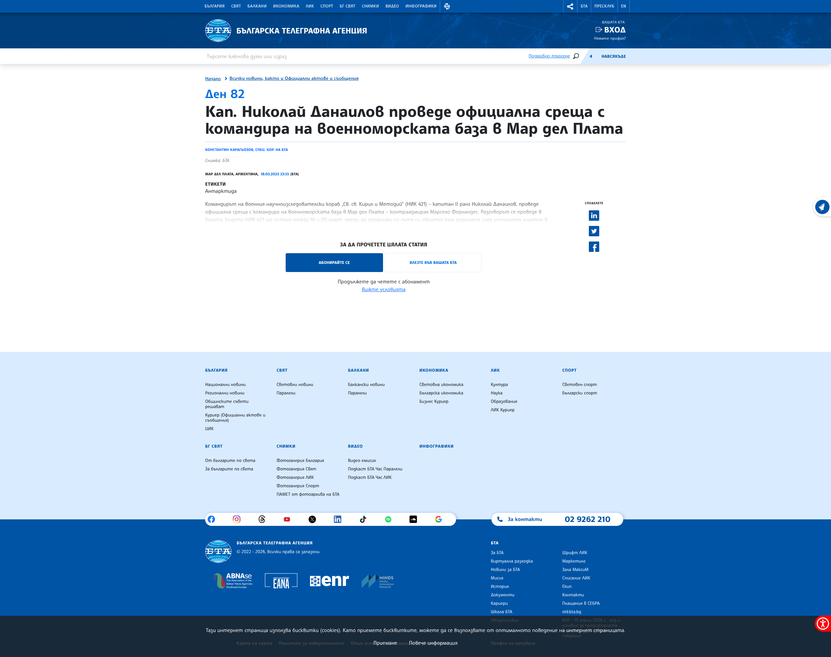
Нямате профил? (610, 38)
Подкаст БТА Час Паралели (375, 469)
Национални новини (225, 384)
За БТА (497, 552)
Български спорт (579, 393)
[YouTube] (289, 519)
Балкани (257, 6)
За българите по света (229, 469)
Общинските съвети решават (227, 404)
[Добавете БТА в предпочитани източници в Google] (441, 519)
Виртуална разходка (512, 561)
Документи (503, 595)
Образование (504, 401)
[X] (314, 519)
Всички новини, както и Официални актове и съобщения (294, 78)
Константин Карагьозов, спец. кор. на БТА (246, 149)
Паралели (286, 393)
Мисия (497, 578)
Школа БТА (501, 611)
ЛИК (310, 6)
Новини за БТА (505, 569)
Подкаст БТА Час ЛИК (370, 477)
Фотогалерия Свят (296, 469)
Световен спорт (579, 384)
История (500, 586)
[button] (447, 6)
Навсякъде (614, 56)
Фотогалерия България (300, 460)
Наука (496, 393)
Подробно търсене (549, 56)
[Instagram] (239, 519)
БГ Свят (347, 6)
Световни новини (295, 384)
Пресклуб (604, 6)
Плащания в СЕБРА (581, 603)
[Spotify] (390, 519)
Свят (236, 6)
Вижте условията (384, 289)
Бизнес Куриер (434, 401)
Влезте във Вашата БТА (433, 262)
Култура (499, 384)
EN (623, 6)
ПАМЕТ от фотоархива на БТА (308, 494)
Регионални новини (224, 393)
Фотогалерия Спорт (298, 486)
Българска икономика (441, 393)
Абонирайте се (334, 262)
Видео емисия (362, 460)
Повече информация (433, 642)
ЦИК (209, 428)
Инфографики (421, 6)
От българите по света (230, 460)
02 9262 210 (587, 519)
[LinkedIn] (340, 519)
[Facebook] (213, 519)
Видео (392, 6)
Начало (213, 78)
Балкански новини (366, 384)
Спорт (326, 6)
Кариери (499, 603)
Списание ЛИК (576, 578)
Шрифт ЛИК (574, 552)
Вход (615, 29)
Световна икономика (441, 384)
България (215, 6)
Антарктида (221, 191)
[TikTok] (365, 519)
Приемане (385, 642)
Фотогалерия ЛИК (295, 477)
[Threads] (264, 519)
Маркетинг (573, 561)
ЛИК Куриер (503, 410)
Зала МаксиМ (575, 569)
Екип (567, 586)
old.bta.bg (571, 611)
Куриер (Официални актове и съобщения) (235, 418)
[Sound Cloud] (415, 519)
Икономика (286, 6)
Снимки (370, 6)
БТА (584, 6)
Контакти (573, 595)
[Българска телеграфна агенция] (218, 551)
